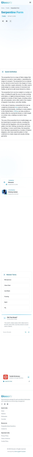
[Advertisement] (16, 50)
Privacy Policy (4, 435)
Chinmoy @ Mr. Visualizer (20, 451)
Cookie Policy (4, 441)
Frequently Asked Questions (8, 426)
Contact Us (4, 428)
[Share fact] (28, 332)
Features (3, 413)
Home (2, 8)
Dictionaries (4, 416)
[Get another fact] (25, 332)
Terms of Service (5, 438)
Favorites (3, 419)
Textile (7, 8)
